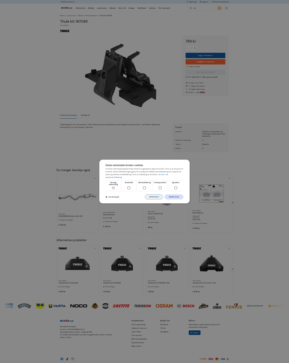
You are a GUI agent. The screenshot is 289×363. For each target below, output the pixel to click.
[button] (112, 197)
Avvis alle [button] (154, 197)
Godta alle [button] (174, 197)
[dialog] (144, 181)
